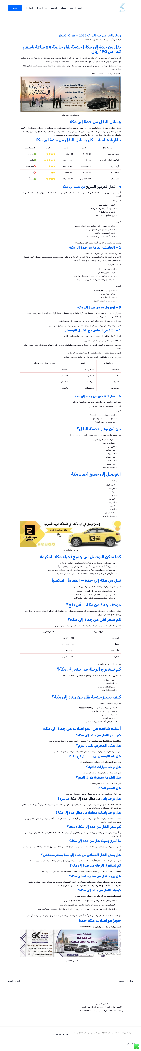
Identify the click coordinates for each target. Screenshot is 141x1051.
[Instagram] (60, 1034)
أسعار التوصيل (41, 8)
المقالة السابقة (126, 981)
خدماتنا (63, 8)
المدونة (54, 8)
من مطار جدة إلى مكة (85, 799)
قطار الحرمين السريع (101, 187)
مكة (105, 40)
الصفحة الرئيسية (76, 8)
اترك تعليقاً (117, 40)
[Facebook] (67, 1034)
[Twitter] (63, 1034)
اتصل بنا (29, 8)
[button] (15, 8)
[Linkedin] (54, 1034)
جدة (109, 40)
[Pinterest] (57, 1034)
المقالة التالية (14, 981)
